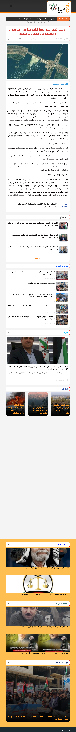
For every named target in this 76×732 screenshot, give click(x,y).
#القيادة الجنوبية (50, 204)
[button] (39, 258)
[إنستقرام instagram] (34, 22)
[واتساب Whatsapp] (41, 22)
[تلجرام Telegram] (38, 22)
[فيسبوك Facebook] (48, 22)
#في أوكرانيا (22, 204)
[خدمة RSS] (28, 22)
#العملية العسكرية (50, 207)
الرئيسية (42, 39)
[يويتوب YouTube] (31, 22)
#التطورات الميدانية (35, 204)
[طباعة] (8, 39)
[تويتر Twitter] (45, 22)
